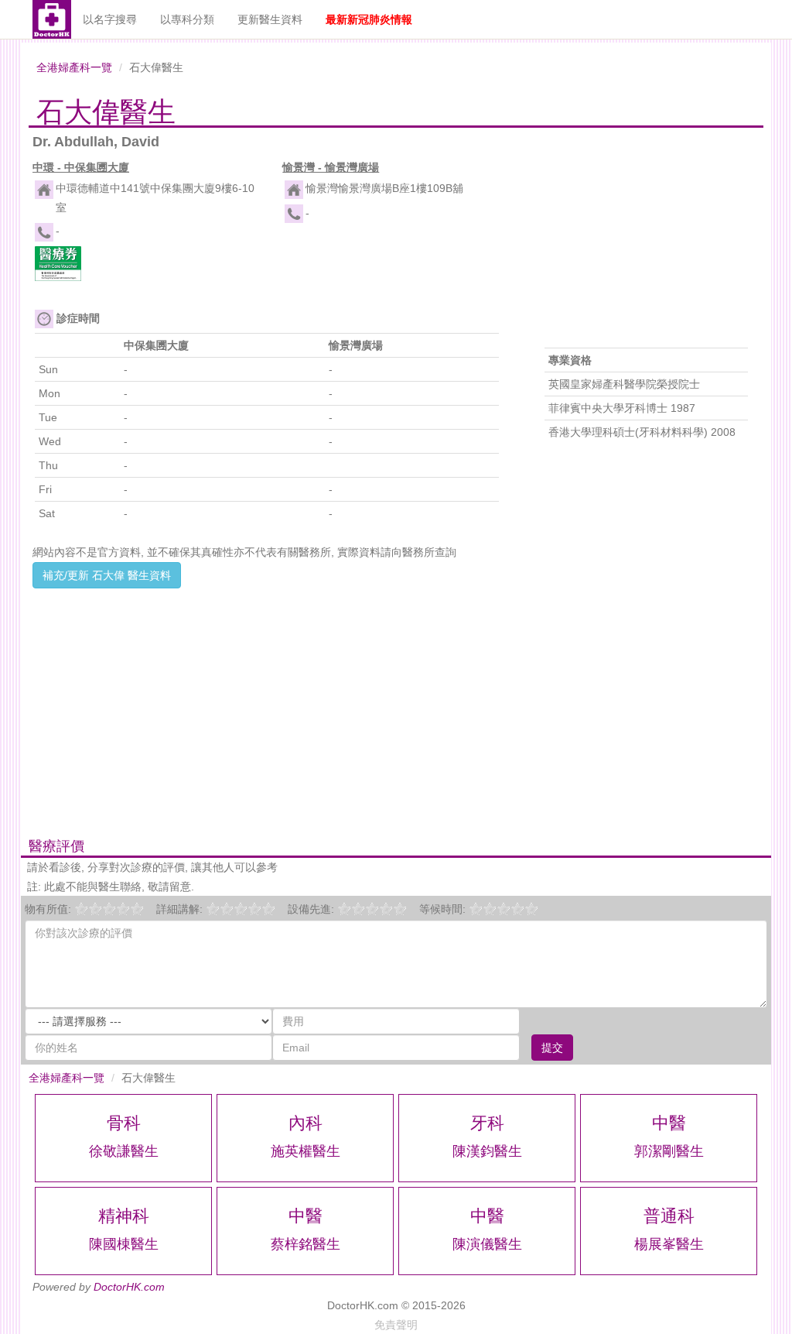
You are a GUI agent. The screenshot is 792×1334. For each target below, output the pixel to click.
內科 (305, 1123)
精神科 (123, 1216)
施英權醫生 (305, 1151)
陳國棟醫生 (124, 1244)
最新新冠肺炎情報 (369, 19)
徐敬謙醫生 (124, 1151)
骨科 (124, 1123)
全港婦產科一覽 (74, 67)
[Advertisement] (271, 696)
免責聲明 (396, 1325)
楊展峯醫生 (669, 1244)
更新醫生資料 (269, 19)
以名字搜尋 (110, 19)
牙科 (487, 1123)
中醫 (669, 1123)
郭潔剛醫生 (669, 1151)
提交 (552, 1047)
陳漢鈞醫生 (487, 1151)
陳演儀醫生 (487, 1244)
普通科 (669, 1216)
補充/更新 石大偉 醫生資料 (107, 575)
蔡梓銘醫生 (305, 1244)
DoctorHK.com (129, 1287)
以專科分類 (187, 19)
